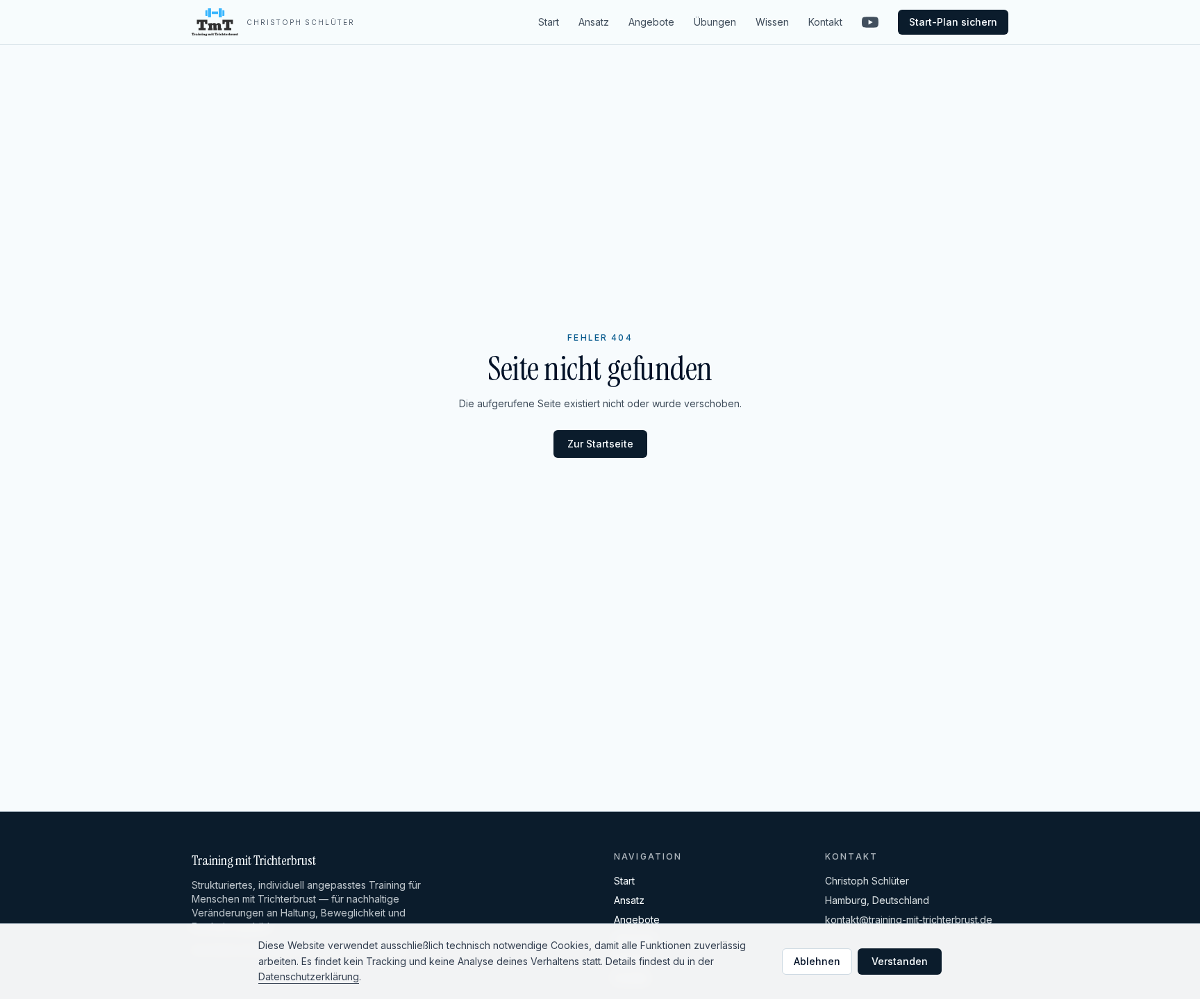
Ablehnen (817, 961)
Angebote (651, 22)
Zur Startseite (600, 444)
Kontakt (825, 22)
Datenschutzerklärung (308, 976)
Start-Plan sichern (953, 22)
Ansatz (593, 22)
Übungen (715, 22)
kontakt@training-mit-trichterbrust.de (908, 919)
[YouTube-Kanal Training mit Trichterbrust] (870, 22)
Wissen (772, 22)
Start (548, 22)
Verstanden (900, 961)
